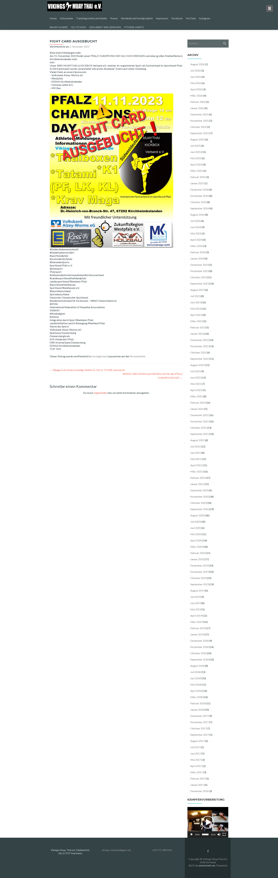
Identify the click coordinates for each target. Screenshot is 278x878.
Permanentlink (137, 356)
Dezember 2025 (199, 114)
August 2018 (197, 665)
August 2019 (197, 590)
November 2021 (199, 421)
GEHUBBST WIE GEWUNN (105, 27)
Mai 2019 (195, 609)
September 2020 (199, 509)
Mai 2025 (195, 158)
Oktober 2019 (198, 577)
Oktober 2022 (198, 352)
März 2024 (196, 245)
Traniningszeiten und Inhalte (91, 18)
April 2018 (196, 690)
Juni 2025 (195, 151)
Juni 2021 (195, 452)
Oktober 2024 (198, 202)
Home (53, 18)
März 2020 (196, 546)
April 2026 (196, 89)
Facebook (177, 18)
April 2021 (196, 465)
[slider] (205, 834)
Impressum (162, 18)
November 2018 (199, 646)
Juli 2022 (195, 371)
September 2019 (199, 584)
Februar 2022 (197, 402)
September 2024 (199, 208)
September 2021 (199, 433)
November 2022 (199, 346)
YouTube (191, 18)
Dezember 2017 (199, 715)
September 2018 (199, 659)
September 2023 (199, 283)
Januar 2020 (197, 559)
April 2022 (196, 390)
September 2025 (199, 133)
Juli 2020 (195, 521)
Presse (114, 18)
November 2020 (199, 496)
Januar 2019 (197, 634)
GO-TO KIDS (78, 27)
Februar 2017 (197, 778)
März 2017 (196, 772)
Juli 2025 (195, 145)
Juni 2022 (195, 377)
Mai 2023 (195, 308)
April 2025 (196, 164)
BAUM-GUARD (59, 27)
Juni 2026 (195, 76)
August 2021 (197, 440)
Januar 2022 (197, 408)
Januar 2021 (197, 484)
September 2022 (199, 358)
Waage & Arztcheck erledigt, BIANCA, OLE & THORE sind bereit (87, 369)
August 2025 (197, 139)
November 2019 (199, 571)
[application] (207, 822)
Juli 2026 (195, 70)
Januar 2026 (197, 108)
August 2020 (197, 515)
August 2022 (197, 364)
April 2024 (196, 239)
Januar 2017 (197, 784)
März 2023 (196, 321)
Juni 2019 (195, 603)
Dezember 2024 (199, 189)
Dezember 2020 (199, 490)
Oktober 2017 (198, 728)
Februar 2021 (197, 477)
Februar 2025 (197, 176)
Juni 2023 (195, 302)
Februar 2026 (197, 101)
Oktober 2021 (198, 427)
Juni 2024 (195, 227)
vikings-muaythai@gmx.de (116, 849)
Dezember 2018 (199, 640)
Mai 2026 (195, 83)
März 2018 (196, 697)
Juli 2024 (195, 220)
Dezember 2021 (199, 415)
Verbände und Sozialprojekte (137, 18)
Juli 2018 (195, 671)
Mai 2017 (195, 759)
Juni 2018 (195, 678)
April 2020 (196, 540)
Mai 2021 (195, 458)
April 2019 (196, 615)
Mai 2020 (195, 534)
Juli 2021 (195, 446)
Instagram (204, 18)
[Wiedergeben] (191, 834)
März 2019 (196, 621)
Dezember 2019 (199, 565)
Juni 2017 (195, 753)
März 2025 (196, 170)
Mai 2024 (195, 233)
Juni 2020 (195, 527)
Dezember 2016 (199, 791)
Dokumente (66, 18)
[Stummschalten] (219, 834)
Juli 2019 (195, 596)
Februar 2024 (197, 252)
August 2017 (197, 740)
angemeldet (100, 392)
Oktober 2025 (198, 126)
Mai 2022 (195, 383)
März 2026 (196, 95)
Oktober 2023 (198, 277)
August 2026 (197, 64)
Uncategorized (99, 356)
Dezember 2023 (199, 264)
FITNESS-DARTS (134, 27)
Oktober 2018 (198, 653)
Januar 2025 (197, 183)
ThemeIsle (221, 865)
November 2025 (199, 120)
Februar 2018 (197, 703)
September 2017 (199, 734)
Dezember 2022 (199, 339)
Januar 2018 (197, 709)
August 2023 (197, 289)
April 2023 (196, 314)
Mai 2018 (195, 684)
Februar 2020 (197, 552)
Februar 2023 (197, 327)
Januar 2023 (197, 333)
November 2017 (199, 722)
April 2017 (196, 765)
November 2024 (199, 195)
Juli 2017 (195, 747)
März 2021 (196, 471)
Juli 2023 (195, 296)
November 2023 (199, 270)
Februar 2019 (197, 628)
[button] (207, 822)
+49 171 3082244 (162, 849)
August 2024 (197, 214)
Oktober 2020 (198, 502)
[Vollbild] (224, 834)
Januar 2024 (197, 258)
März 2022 (196, 396)
